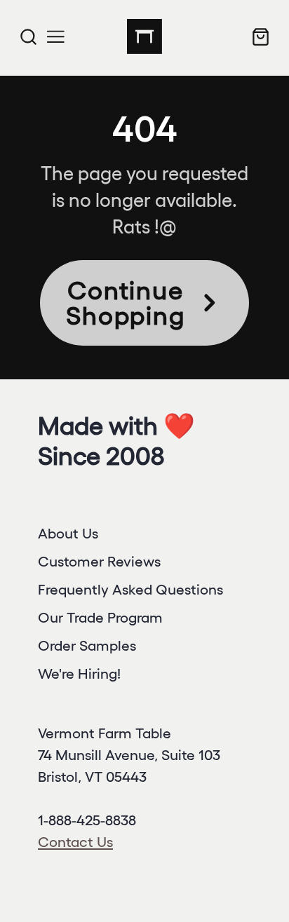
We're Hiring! (79, 673)
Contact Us (75, 842)
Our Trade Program (100, 617)
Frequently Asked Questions (130, 589)
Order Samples (87, 645)
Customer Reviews (99, 561)
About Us (68, 533)
